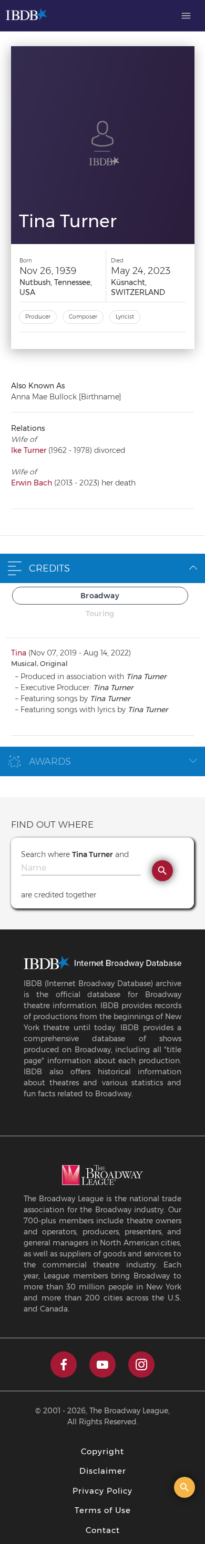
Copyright (102, 1451)
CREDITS (49, 568)
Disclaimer (102, 1471)
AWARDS (50, 761)
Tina (18, 653)
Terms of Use (103, 1510)
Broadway (99, 595)
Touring (100, 613)
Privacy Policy (102, 1491)
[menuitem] (186, 15)
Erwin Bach (31, 483)
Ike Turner (28, 450)
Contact (103, 1530)
